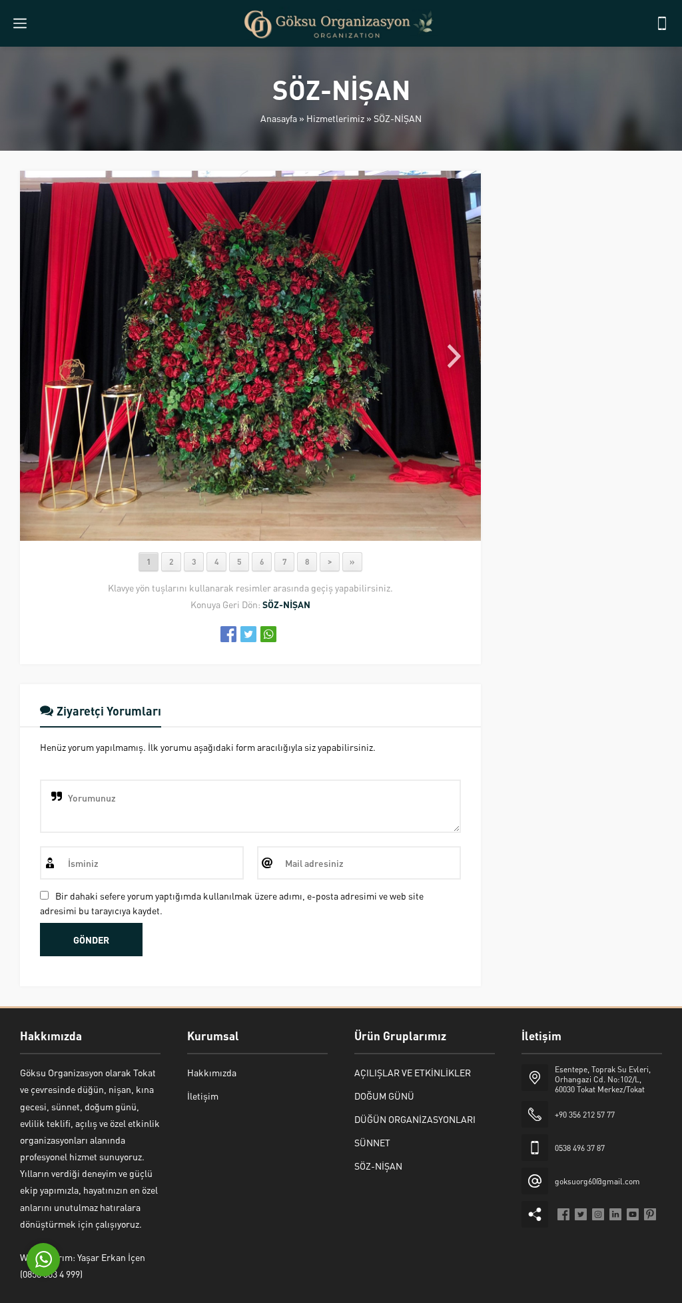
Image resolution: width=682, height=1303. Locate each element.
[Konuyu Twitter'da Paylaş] (248, 634)
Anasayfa (278, 118)
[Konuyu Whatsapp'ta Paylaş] (268, 634)
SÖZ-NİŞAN (398, 118)
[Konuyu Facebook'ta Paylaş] (228, 634)
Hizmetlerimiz (335, 118)
